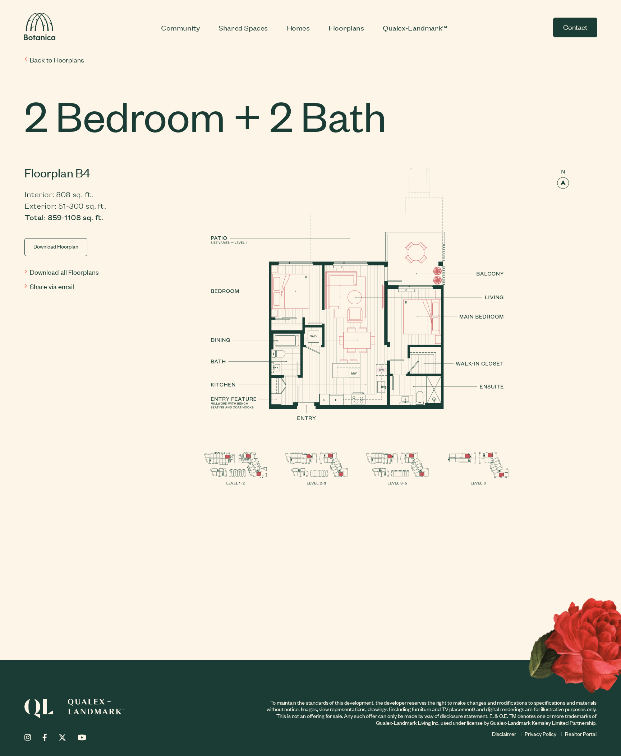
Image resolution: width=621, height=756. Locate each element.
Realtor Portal (581, 733)
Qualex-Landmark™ (415, 27)
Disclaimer (504, 733)
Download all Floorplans (64, 271)
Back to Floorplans (57, 59)
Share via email (52, 286)
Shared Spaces (243, 27)
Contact (575, 26)
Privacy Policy (540, 733)
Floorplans (346, 27)
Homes (298, 27)
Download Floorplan (55, 246)
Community (180, 27)
